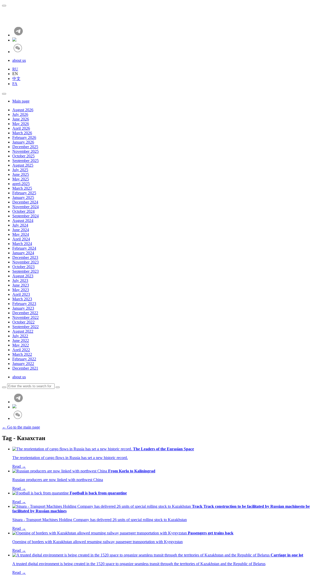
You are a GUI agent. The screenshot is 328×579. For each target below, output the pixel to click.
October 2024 (23, 211)
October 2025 (23, 156)
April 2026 (21, 128)
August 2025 (22, 165)
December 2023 (25, 257)
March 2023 (22, 299)
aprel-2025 (21, 183)
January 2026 (23, 142)
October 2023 (23, 267)
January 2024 (23, 253)
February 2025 (24, 193)
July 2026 (20, 114)
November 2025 (25, 151)
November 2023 (25, 262)
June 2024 (20, 230)
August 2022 (22, 331)
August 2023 (22, 276)
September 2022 (25, 326)
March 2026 (22, 133)
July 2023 (20, 280)
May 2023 (20, 290)
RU (15, 69)
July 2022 (20, 336)
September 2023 (25, 271)
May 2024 (20, 234)
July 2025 (20, 170)
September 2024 (25, 216)
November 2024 (25, 207)
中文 (16, 78)
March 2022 (22, 354)
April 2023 (21, 294)
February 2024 (24, 248)
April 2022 (21, 350)
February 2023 (24, 303)
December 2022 (25, 313)
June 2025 (20, 174)
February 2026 (24, 137)
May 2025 (20, 179)
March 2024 (22, 243)
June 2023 (20, 285)
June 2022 (20, 340)
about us (19, 60)
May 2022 (20, 345)
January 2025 (23, 197)
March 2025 (22, 188)
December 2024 (25, 202)
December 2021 (25, 368)
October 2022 (23, 322)
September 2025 (25, 160)
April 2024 (21, 239)
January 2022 (23, 363)
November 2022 (25, 317)
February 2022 (24, 359)
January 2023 (23, 308)
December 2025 (25, 147)
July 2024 (20, 225)
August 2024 (22, 220)
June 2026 (20, 119)
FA (14, 84)
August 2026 (22, 110)
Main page (20, 101)
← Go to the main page (21, 427)
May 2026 (20, 123)
